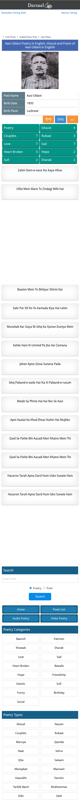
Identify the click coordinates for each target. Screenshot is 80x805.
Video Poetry (59, 618)
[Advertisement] (40, 242)
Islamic (20, 683)
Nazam (59, 724)
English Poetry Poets (28, 37)
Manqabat (21, 769)
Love (21, 144)
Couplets (21, 136)
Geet (59, 796)
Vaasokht (21, 778)
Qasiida (59, 742)
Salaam (59, 760)
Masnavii (59, 769)
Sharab (58, 160)
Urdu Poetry (10, 37)
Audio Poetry (21, 618)
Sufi (21, 160)
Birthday (59, 692)
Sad (58, 144)
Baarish (21, 639)
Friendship (59, 675)
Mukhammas (59, 787)
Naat (21, 751)
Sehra (59, 751)
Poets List (59, 609)
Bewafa (59, 666)
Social (21, 702)
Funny (21, 692)
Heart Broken (21, 152)
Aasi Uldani (46, 37)
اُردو (72, 119)
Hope (58, 152)
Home (21, 609)
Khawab (21, 648)
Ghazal (58, 128)
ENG (60, 119)
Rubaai (58, 136)
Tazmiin (59, 778)
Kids (21, 796)
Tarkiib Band (21, 787)
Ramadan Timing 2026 (13, 12)
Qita (20, 760)
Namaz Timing (69, 12)
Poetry (8, 128)
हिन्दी (48, 119)
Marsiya (21, 742)
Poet (49, 588)
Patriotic (59, 639)
